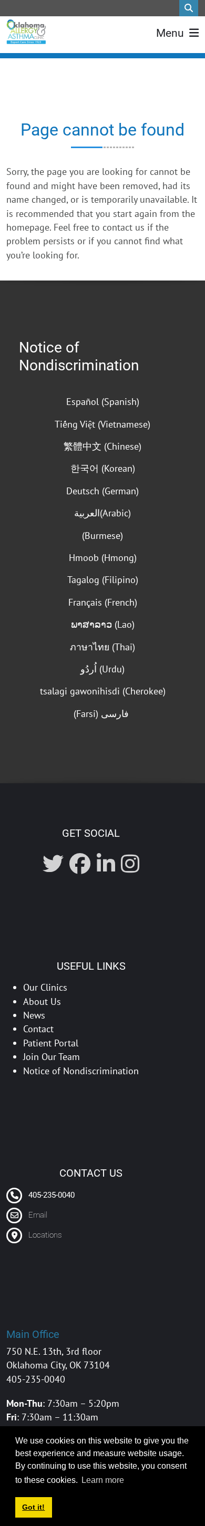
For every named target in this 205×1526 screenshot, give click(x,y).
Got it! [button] (33, 1507)
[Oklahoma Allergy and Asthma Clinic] (26, 31)
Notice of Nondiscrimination (79, 356)
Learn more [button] (102, 1480)
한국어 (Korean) (102, 468)
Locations (45, 1235)
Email (37, 1215)
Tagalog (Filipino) (102, 580)
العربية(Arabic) (102, 513)
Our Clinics (45, 987)
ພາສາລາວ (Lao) (103, 624)
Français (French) (102, 602)
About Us (42, 1001)
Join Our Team (51, 1057)
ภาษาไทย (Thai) (102, 647)
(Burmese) (102, 536)
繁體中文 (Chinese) (102, 446)
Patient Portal (50, 1043)
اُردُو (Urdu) (102, 669)
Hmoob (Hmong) (103, 558)
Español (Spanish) (102, 402)
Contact (38, 1029)
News (34, 1015)
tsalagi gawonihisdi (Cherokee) (103, 691)
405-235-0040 (50, 1195)
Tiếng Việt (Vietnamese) (102, 424)
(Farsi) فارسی (102, 714)
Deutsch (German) (102, 491)
